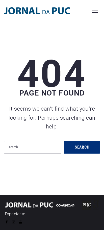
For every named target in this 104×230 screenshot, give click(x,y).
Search (82, 147)
